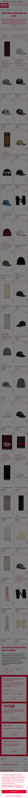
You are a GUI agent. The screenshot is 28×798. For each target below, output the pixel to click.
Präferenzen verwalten (7, 785)
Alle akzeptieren (14, 791)
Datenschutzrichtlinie (7, 786)
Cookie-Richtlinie (19, 786)
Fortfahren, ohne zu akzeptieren (14, 795)
